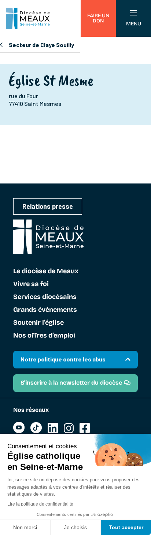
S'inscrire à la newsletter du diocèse (71, 382)
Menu (133, 24)
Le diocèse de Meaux (45, 271)
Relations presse (47, 206)
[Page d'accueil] (28, 18)
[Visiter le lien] (19, 431)
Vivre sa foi (31, 284)
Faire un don (98, 18)
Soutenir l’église (38, 323)
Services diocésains (45, 297)
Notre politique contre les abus (63, 359)
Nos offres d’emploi (44, 335)
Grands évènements (45, 310)
